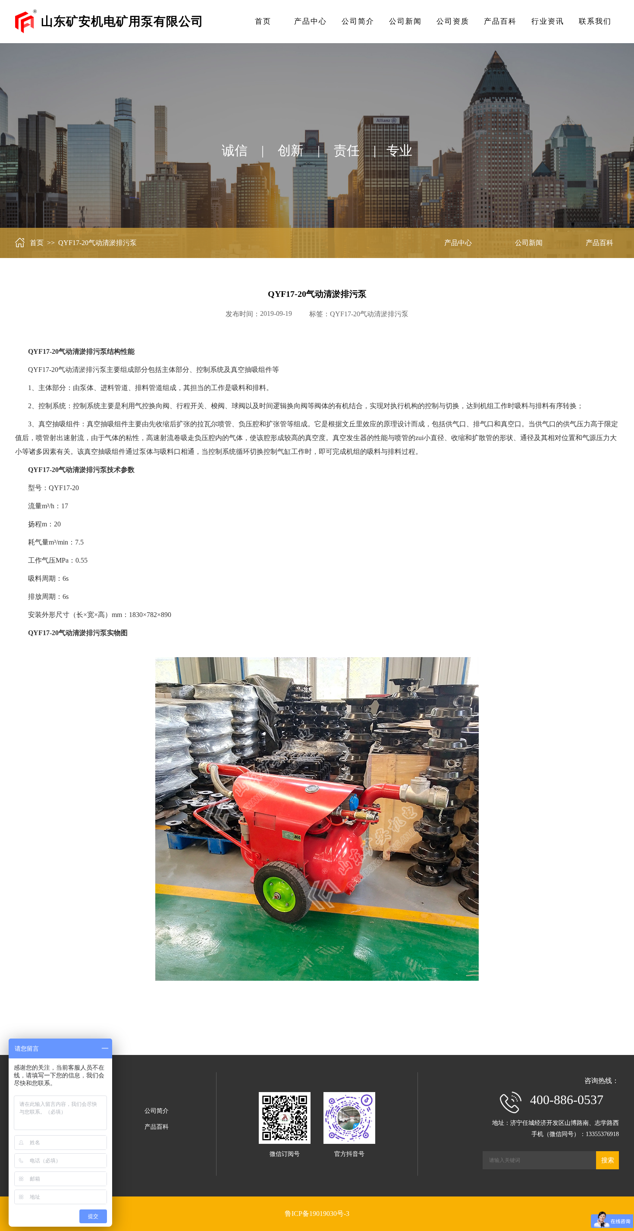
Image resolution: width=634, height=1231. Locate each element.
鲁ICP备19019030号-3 (317, 1213)
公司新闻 (405, 21)
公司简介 (358, 21)
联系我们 (595, 21)
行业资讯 (547, 21)
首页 (263, 21)
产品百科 (500, 21)
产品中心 (310, 21)
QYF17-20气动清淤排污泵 (369, 314)
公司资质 (452, 21)
